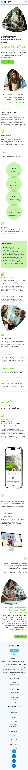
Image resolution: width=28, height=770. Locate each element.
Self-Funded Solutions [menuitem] (14, 692)
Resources (14, 721)
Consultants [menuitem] (14, 710)
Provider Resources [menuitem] (14, 729)
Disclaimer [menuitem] (14, 741)
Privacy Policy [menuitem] (14, 739)
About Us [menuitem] (14, 682)
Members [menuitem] (14, 714)
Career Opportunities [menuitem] (14, 684)
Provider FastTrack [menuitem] (13, 731)
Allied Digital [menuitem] (14, 702)
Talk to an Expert (8, 61)
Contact (14, 650)
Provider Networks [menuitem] (13, 724)
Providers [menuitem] (14, 717)
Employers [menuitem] (14, 712)
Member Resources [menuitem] (14, 726)
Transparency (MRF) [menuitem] (14, 744)
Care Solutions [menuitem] (14, 697)
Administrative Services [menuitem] (14, 695)
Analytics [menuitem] (14, 699)
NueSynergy (7, 503)
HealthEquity (7, 565)
